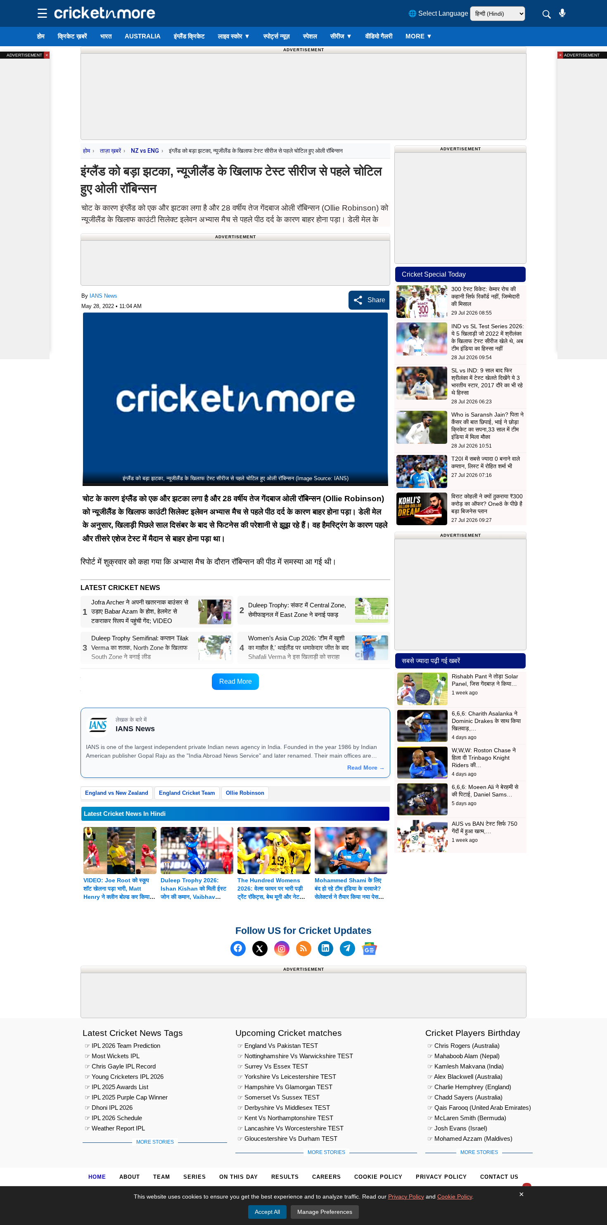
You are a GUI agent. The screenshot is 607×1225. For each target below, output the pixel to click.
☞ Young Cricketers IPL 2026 (124, 1076)
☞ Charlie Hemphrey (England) (469, 1086)
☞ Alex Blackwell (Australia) (465, 1076)
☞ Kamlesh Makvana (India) (465, 1066)
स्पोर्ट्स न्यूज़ (276, 36)
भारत (105, 36)
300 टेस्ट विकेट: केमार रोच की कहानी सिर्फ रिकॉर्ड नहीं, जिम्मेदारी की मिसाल (485, 296)
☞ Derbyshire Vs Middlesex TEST (283, 1107)
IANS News (103, 296)
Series (194, 1177)
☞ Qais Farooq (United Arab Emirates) (479, 1107)
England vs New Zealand (116, 793)
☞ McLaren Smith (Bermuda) (466, 1117)
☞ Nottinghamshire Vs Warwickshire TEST (295, 1055)
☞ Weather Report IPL (115, 1128)
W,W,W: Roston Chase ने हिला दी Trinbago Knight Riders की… (484, 757)
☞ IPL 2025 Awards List (116, 1086)
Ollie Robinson (245, 793)
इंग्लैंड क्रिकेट (189, 36)
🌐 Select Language (438, 13)
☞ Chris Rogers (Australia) (463, 1045)
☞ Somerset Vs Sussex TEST (278, 1097)
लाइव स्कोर (234, 36)
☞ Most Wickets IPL (112, 1055)
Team (161, 1177)
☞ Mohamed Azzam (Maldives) (469, 1138)
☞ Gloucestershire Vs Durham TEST (287, 1138)
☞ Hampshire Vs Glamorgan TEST (284, 1086)
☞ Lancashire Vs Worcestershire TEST (290, 1128)
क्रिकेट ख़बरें (72, 36)
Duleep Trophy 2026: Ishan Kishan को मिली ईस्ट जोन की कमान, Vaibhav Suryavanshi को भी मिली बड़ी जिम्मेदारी (195, 897)
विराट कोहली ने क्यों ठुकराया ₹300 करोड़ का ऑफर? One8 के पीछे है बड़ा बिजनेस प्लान (487, 503)
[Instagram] (281, 948)
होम (41, 36)
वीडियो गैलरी (378, 36)
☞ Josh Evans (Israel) (457, 1128)
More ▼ (418, 36)
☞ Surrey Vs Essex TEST (272, 1066)
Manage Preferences (324, 1211)
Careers (326, 1177)
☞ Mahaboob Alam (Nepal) (463, 1055)
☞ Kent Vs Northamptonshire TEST (285, 1117)
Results (285, 1177)
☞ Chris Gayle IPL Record (120, 1066)
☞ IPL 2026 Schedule (113, 1117)
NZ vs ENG (145, 150)
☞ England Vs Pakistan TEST (277, 1045)
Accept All (267, 1211)
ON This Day (238, 1177)
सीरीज (341, 36)
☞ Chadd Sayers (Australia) (465, 1097)
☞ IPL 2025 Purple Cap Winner (126, 1097)
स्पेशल (310, 36)
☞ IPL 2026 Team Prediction (122, 1045)
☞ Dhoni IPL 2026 (109, 1107)
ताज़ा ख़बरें (110, 150)
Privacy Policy (441, 1177)
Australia (143, 36)
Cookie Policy (378, 1177)
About (129, 1177)
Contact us (499, 1177)
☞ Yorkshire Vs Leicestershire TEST (286, 1076)
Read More (235, 681)
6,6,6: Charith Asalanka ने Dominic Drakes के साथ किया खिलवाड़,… (486, 721)
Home (97, 1177)
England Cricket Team (187, 793)
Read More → (366, 767)
